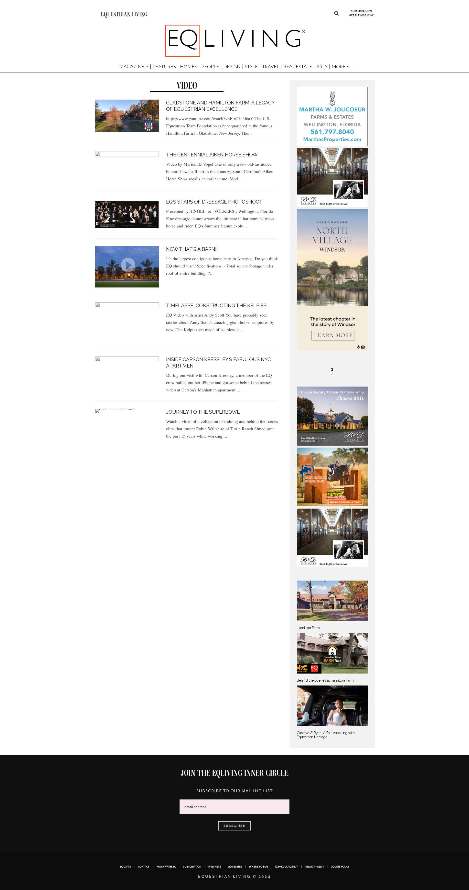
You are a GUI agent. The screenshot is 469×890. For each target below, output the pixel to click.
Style (251, 66)
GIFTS (125, 866)
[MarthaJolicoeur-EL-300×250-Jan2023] (332, 145)
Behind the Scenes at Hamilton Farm (325, 680)
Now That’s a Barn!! (192, 249)
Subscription (192, 866)
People (210, 66)
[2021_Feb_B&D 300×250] (332, 206)
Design (232, 66)
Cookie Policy (340, 866)
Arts (322, 66)
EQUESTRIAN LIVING (124, 14)
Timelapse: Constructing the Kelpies (216, 305)
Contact (143, 866)
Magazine (131, 66)
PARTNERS (214, 866)
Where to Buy (258, 866)
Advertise (235, 866)
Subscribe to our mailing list (234, 790)
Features (164, 66)
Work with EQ (166, 866)
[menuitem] (332, 605)
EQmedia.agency (286, 866)
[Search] (336, 14)
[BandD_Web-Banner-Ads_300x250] (332, 444)
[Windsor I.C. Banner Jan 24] (332, 349)
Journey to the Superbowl (203, 412)
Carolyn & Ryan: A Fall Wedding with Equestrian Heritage (326, 735)
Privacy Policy (314, 866)
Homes (188, 66)
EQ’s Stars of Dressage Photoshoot (214, 202)
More (339, 66)
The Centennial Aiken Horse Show (212, 155)
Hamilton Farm (308, 628)
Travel (270, 66)
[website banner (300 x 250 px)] (332, 505)
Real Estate (297, 66)
